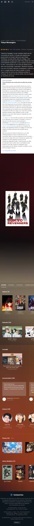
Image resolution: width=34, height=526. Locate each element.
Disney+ (13, 40)
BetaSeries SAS (9, 513)
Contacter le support (23, 509)
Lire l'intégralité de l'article (9, 150)
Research (26, 513)
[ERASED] (20, 472)
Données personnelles (25, 511)
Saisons (3, 285)
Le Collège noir (6, 117)
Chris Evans (11, 102)
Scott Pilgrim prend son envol (19, 96)
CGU (18, 511)
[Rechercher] (32, 1)
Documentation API (10, 509)
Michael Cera (11, 101)
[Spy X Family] (7, 472)
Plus (12, 438)
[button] (12, 361)
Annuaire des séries (12, 507)
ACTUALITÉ (19, 285)
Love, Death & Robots (14, 122)
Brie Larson (17, 102)
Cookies (14, 511)
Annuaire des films (22, 507)
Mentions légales (8, 511)
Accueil (3, 40)
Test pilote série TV (11, 514)
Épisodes (11, 285)
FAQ (17, 509)
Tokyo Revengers (21, 40)
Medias (15, 513)
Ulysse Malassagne (11, 126)
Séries (7, 40)
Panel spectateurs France (21, 514)
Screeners (20, 513)
